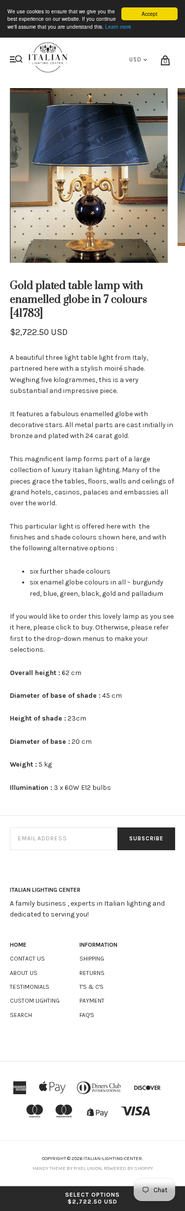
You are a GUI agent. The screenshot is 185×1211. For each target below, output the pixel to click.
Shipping (91, 958)
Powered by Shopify (128, 1168)
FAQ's (86, 1015)
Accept (149, 13)
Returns (92, 972)
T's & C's (91, 986)
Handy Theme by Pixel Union (67, 1168)
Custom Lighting (35, 1000)
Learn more (118, 26)
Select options (92, 1198)
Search (21, 1015)
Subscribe (146, 838)
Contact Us (27, 958)
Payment (92, 1000)
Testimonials (29, 986)
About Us (23, 972)
